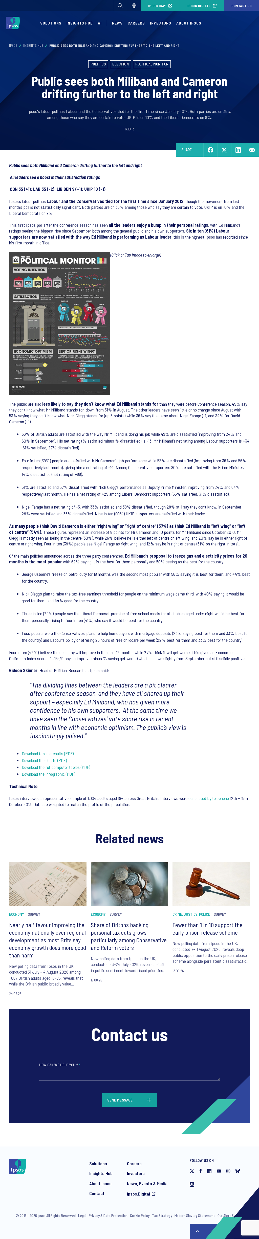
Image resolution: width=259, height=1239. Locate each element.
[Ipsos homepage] (14, 23)
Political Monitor (151, 64)
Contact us (241, 6)
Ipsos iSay (157, 6)
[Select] (134, 5)
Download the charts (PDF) (44, 760)
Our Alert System (230, 1215)
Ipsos (13, 45)
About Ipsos (188, 22)
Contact (96, 1193)
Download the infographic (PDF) (48, 774)
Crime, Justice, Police (191, 914)
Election (120, 64)
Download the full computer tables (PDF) (56, 767)
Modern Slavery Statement (195, 1215)
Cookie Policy (139, 1215)
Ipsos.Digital (199, 6)
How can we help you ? (59, 1065)
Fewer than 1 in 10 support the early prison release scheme (207, 928)
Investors (160, 22)
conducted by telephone (208, 798)
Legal (82, 1215)
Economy (16, 914)
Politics (98, 64)
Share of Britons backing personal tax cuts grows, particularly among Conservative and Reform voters (129, 936)
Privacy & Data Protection (108, 1215)
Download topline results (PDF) (48, 753)
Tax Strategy (162, 1215)
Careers (136, 22)
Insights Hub (80, 22)
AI (100, 22)
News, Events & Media (147, 1183)
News (117, 22)
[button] (120, 5)
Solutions (50, 22)
